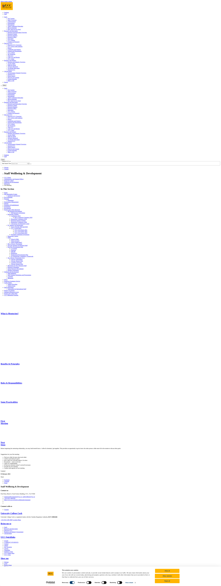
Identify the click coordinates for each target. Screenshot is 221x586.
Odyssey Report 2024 (17, 264)
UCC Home (7, 177)
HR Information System (10, 194)
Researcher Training (13, 214)
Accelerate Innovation (14, 68)
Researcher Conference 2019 (19, 219)
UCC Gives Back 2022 (21, 231)
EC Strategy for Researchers (15, 225)
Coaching (10, 276)
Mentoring (7, 183)
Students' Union (8, 551)
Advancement (8, 533)
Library (6, 545)
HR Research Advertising (18, 213)
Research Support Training (18, 220)
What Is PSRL (15, 239)
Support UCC (11, 70)
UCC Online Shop (9, 553)
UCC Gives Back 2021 (21, 230)
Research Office (12, 37)
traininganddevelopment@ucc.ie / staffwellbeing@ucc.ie (19, 497)
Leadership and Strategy (14, 49)
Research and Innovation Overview (17, 32)
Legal (5, 563)
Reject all (167, 581)
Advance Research (13, 66)
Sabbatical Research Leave (11, 292)
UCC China (11, 59)
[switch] (89, 582)
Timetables (7, 550)
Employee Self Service (14, 195)
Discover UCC (8, 530)
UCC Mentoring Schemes (11, 295)
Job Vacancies (11, 54)
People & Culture (9, 180)
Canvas (6, 548)
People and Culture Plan (10, 293)
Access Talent (11, 63)
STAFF (6, 541)
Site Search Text (6, 163)
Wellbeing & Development (11, 182)
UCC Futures (11, 40)
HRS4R (13, 251)
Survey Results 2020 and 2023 (19, 227)
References (14, 253)
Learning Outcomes (16, 262)
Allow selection (167, 576)
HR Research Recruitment (15, 211)
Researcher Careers (13, 236)
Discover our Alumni (13, 77)
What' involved (15, 241)
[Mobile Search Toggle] (1, 85)
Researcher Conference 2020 (19, 222)
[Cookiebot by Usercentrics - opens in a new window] (50, 582)
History (10, 48)
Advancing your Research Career (20, 223)
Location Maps (17, 520)
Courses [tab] (6, 169)
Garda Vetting (8, 283)
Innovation (10, 38)
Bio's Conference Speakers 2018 (23, 217)
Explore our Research (13, 42)
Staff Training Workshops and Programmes (19, 275)
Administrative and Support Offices (13, 179)
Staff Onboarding (9, 287)
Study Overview (12, 20)
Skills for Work (12, 65)
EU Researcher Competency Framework (22, 256)
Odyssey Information (17, 259)
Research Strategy (12, 35)
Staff (5, 14)
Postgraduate (11, 23)
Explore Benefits (12, 79)
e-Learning (14, 248)
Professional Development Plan (19, 255)
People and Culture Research (12, 209)
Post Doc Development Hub (15, 247)
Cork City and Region (14, 57)
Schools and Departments (14, 51)
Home (6, 192)
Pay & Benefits (8, 197)
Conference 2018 (15, 216)
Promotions (7, 206)
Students (6, 12)
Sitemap (6, 562)
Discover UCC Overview (15, 45)
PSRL (9, 237)
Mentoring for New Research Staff (17, 265)
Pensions (6, 199)
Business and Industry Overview (16, 62)
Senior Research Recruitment (15, 269)
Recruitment (7, 208)
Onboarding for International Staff (17, 289)
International (11, 24)
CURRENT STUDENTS (11, 542)
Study (5, 527)
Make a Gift (11, 80)
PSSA (6, 279)
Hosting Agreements (13, 270)
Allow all (167, 571)
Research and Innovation (11, 529)
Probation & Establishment (11, 205)
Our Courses (11, 18)
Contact (6, 544)
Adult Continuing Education (15, 26)
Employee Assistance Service (12, 281)
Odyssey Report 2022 (17, 261)
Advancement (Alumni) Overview (17, 73)
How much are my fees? (14, 29)
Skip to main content (6, 1)
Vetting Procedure (12, 284)
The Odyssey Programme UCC (16, 258)
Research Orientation (13, 267)
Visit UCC (10, 56)
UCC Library (11, 52)
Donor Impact (11, 76)
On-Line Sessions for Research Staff (17, 245)
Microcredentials (12, 28)
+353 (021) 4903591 (9, 498)
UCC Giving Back (16, 228)
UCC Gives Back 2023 (21, 233)
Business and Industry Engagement (13, 532)
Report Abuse (8, 565)
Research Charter (12, 34)
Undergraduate (12, 21)
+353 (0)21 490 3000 (6, 520)
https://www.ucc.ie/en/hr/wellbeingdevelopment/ (17, 500)
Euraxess (13, 250)
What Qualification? (16, 242)
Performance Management (11, 202)
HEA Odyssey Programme (15, 244)
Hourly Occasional (9, 290)
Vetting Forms (11, 286)
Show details (129, 582)
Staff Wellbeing (12, 273)
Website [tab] (6, 167)
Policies (6, 203)
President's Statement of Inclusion (20, 234)
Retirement (11, 200)
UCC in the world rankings (15, 46)
